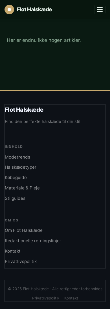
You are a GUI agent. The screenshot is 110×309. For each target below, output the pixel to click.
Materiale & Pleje (22, 188)
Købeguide (16, 177)
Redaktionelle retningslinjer (33, 240)
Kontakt (13, 251)
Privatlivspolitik (21, 261)
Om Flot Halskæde (24, 230)
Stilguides (15, 198)
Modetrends (17, 157)
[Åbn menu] (99, 9)
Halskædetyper (20, 167)
